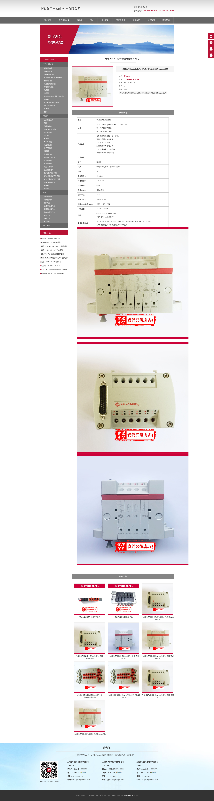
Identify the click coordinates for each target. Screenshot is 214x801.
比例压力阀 (48, 164)
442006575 (76, 773)
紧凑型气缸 (48, 200)
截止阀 (46, 99)
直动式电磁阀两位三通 (52, 179)
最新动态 (136, 20)
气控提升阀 (48, 160)
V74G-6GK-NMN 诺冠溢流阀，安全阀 (54, 269)
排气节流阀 (48, 148)
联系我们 (166, 20)
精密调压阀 (48, 81)
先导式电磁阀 (49, 167)
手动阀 (46, 135)
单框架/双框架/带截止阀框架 (54, 96)
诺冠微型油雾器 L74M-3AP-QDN (52, 273)
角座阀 (46, 185)
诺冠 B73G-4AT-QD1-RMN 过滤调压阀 (54, 246)
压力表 (46, 109)
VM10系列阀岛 (148, 93)
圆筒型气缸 (48, 196)
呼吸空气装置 (49, 87)
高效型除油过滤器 (50, 84)
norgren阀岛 (109, 124)
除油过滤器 (48, 71)
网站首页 (47, 20)
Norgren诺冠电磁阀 (123, 59)
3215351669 (110, 773)
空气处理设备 (64, 20)
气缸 (92, 20)
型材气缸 (47, 203)
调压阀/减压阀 (49, 74)
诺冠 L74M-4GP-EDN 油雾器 (51, 262)
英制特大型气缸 (49, 212)
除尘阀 (46, 188)
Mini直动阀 (48, 142)
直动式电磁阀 (49, 170)
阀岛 (45, 123)
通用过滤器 (48, 68)
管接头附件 (120, 20)
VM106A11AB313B (135, 93)
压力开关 (105, 20)
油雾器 (46, 90)
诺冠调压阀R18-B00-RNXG (50, 238)
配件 (45, 112)
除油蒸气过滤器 (49, 106)
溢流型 (46, 93)
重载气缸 (47, 215)
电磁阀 (79, 20)
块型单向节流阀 (49, 157)
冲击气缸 (47, 218)
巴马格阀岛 (48, 126)
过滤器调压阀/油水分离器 (53, 77)
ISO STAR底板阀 (50, 129)
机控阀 (46, 139)
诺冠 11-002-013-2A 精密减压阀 (52, 250)
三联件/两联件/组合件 (51, 102)
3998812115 (145, 773)
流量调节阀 (48, 145)
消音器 (46, 151)
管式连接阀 (48, 132)
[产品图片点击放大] (92, 106)
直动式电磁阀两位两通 (52, 176)
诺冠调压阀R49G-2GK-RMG (50, 266)
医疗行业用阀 (49, 120)
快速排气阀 (48, 154)
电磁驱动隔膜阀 (49, 182)
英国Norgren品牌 (160, 93)
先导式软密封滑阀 (50, 173)
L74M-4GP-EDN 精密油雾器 (51, 242)
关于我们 (151, 20)
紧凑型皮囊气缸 (49, 206)
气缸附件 (47, 221)
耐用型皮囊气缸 (49, 209)
